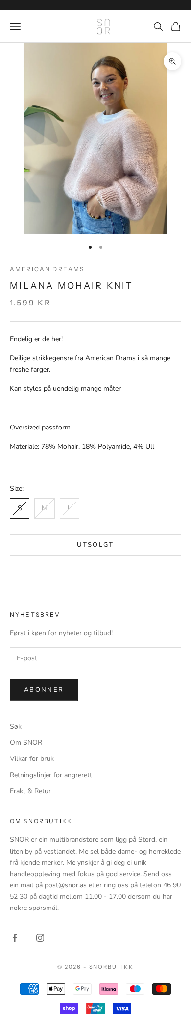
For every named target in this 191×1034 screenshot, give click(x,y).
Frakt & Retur (30, 791)
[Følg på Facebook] (15, 938)
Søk (16, 726)
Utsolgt (95, 544)
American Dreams (47, 269)
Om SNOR (26, 742)
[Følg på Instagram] (40, 938)
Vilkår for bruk (32, 758)
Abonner (44, 689)
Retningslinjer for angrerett (51, 775)
